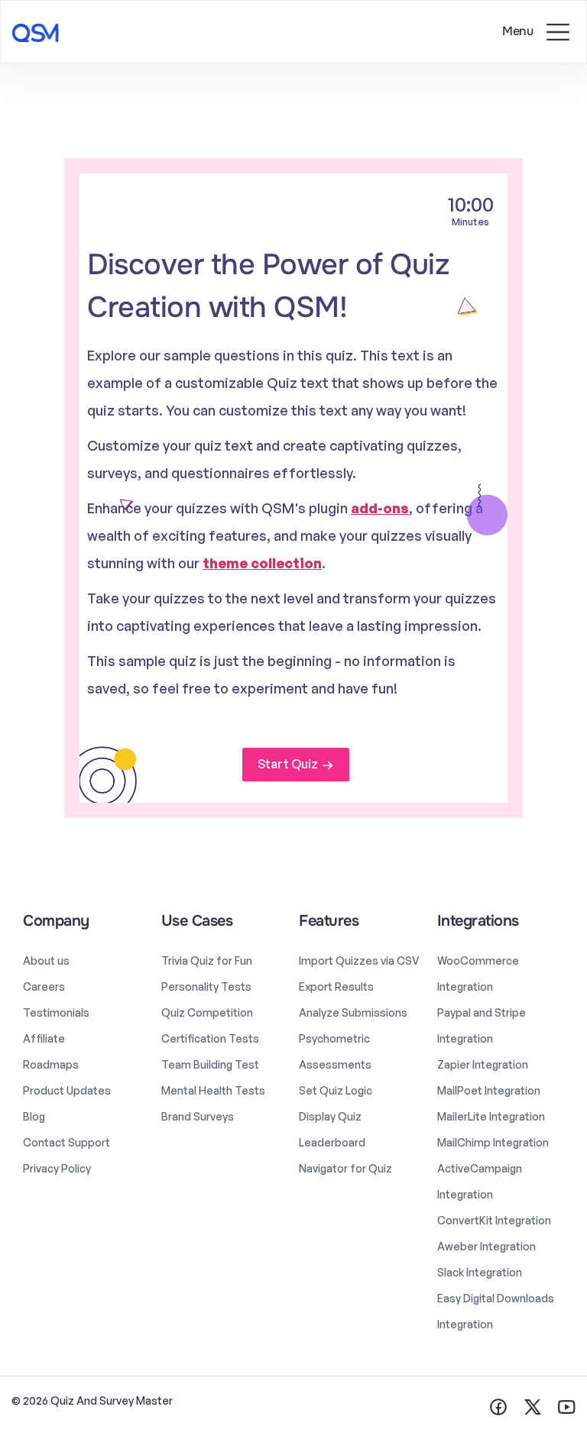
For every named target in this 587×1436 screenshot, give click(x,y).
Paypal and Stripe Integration (481, 1025)
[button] (557, 32)
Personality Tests (206, 986)
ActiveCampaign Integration (479, 1181)
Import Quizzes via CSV (359, 960)
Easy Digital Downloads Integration (495, 1311)
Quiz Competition (207, 1012)
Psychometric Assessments (335, 1051)
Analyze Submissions (353, 1012)
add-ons (380, 508)
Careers (44, 986)
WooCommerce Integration (478, 973)
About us (46, 960)
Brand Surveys (197, 1116)
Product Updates (67, 1090)
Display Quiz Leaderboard (332, 1129)
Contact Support (66, 1142)
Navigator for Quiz (345, 1168)
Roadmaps (51, 1064)
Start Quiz (288, 763)
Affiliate (44, 1038)
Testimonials (56, 1012)
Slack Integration (479, 1272)
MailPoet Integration (488, 1090)
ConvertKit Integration (494, 1220)
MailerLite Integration (491, 1116)
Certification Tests (210, 1038)
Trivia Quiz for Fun (206, 960)
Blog (34, 1116)
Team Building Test (210, 1064)
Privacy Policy (57, 1168)
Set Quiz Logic (335, 1090)
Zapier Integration (482, 1064)
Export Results (336, 986)
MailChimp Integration (493, 1142)
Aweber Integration (486, 1246)
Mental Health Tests (213, 1090)
